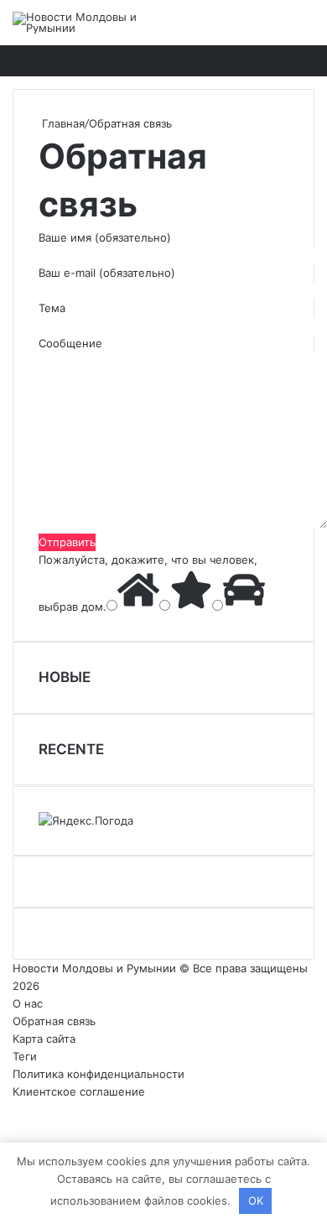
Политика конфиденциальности (98, 1074)
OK (255, 1200)
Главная (62, 123)
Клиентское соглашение (79, 1091)
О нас (28, 1003)
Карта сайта (44, 1038)
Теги (25, 1056)
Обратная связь (54, 1021)
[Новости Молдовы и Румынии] (80, 23)
